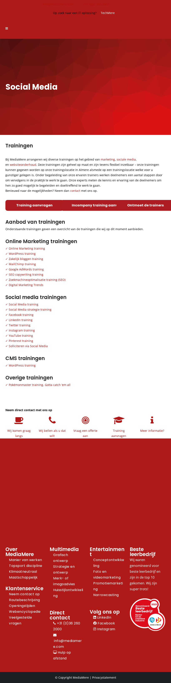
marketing (108, 159)
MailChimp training (22, 264)
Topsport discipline (25, 565)
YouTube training (21, 336)
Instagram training (22, 330)
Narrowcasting (106, 595)
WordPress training (22, 254)
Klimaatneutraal (23, 571)
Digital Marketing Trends (26, 285)
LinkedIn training (21, 320)
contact (75, 191)
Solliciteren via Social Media (28, 346)
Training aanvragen (34, 205)
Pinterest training (21, 341)
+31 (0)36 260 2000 (96, 4)
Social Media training (23, 304)
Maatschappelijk (23, 577)
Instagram (105, 629)
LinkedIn (103, 617)
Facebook (106, 623)
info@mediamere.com (58, 4)
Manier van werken (25, 559)
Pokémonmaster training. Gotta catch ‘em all (39, 385)
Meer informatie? (152, 431)
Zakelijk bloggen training (26, 259)
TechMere (108, 13)
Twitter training (19, 325)
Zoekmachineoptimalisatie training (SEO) (37, 280)
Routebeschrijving (24, 600)
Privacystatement (104, 677)
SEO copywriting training (26, 274)
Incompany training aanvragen (100, 205)
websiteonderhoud (23, 165)
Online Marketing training (27, 248)
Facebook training (21, 315)
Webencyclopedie (25, 611)
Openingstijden (22, 605)
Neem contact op (24, 594)
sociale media (126, 159)
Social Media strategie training (30, 309)
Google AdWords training (26, 269)
